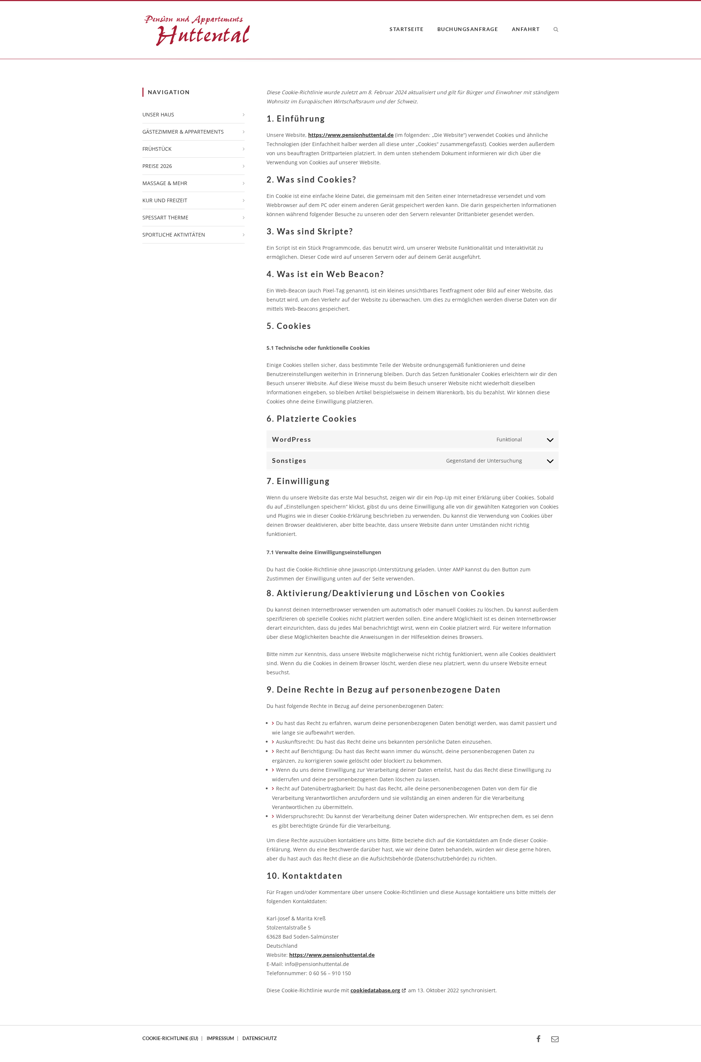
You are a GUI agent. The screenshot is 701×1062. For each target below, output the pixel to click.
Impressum (220, 1038)
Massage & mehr (164, 183)
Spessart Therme (165, 217)
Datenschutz (259, 1038)
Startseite (407, 29)
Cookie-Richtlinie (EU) (170, 1038)
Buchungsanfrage (467, 29)
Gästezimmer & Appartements (183, 131)
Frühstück (157, 148)
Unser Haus (158, 114)
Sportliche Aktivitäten (173, 234)
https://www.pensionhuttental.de (351, 134)
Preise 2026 (157, 165)
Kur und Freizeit (164, 200)
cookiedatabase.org (375, 990)
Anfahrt (526, 29)
